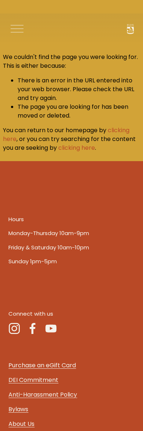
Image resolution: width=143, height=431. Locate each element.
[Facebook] (32, 328)
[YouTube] (51, 328)
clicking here (76, 148)
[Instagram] (14, 328)
